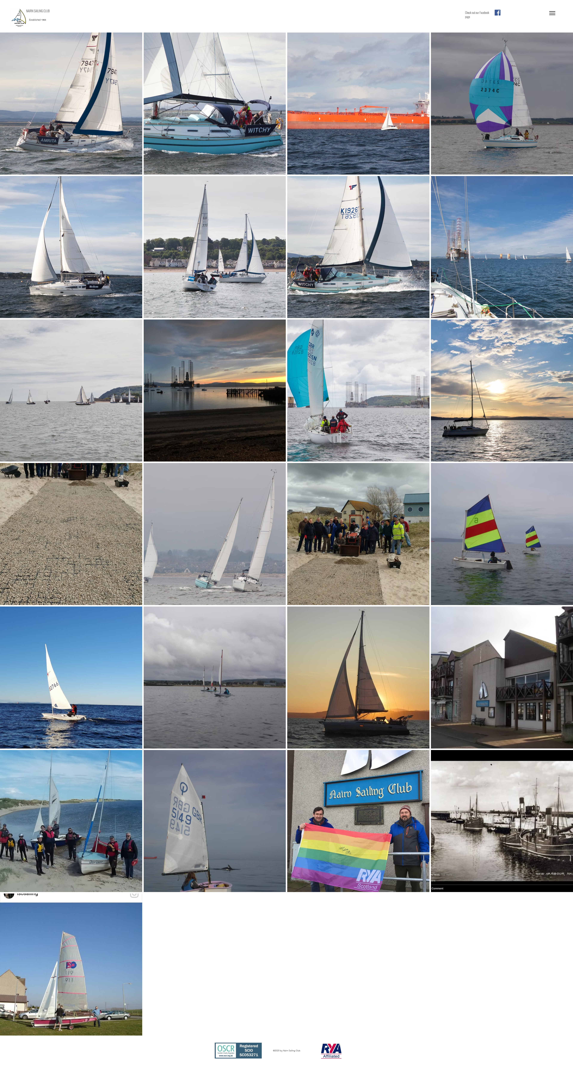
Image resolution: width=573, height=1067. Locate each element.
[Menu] (552, 13)
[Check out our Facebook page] (497, 13)
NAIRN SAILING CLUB (38, 10)
